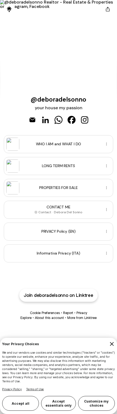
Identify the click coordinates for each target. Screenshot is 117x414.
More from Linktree (82, 317)
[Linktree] (9, 9)
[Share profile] (107, 9)
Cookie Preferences (45, 312)
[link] (32, 119)
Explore (26, 317)
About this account (49, 317)
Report (68, 312)
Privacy (81, 312)
